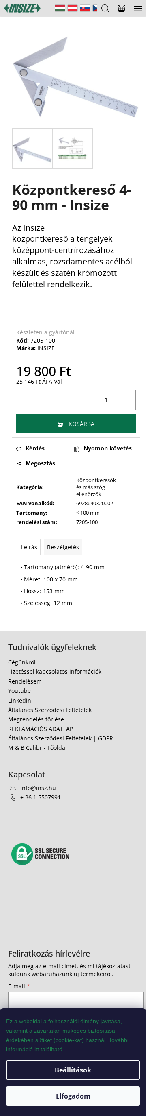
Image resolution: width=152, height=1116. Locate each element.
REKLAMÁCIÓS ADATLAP (40, 729)
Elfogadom (73, 1096)
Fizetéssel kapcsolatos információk (54, 671)
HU (60, 8)
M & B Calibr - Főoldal (37, 747)
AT (72, 8)
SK (85, 8)
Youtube (19, 690)
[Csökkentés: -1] (86, 400)
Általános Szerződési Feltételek (50, 710)
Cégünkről (22, 662)
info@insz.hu (38, 788)
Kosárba (81, 424)
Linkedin (19, 700)
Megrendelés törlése (36, 719)
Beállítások (73, 1070)
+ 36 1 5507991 (40, 797)
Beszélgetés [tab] (63, 547)
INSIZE (46, 348)
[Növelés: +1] (125, 400)
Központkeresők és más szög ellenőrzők (96, 487)
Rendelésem (25, 681)
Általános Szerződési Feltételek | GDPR (60, 738)
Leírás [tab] (29, 547)
